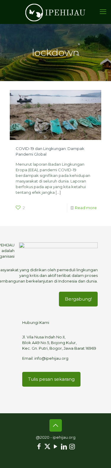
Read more (86, 207)
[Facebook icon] (39, 447)
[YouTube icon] (55, 447)
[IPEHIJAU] (55, 12)
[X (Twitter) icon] (47, 447)
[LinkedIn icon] (64, 447)
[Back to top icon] (55, 425)
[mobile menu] (103, 12)
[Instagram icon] (72, 447)
